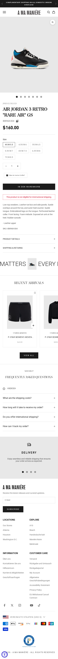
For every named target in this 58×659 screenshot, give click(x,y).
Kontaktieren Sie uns (12, 563)
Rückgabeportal (37, 568)
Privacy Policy (36, 590)
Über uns (7, 559)
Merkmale (34, 544)
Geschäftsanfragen (11, 577)
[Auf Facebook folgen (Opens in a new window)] (4, 605)
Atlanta (6, 530)
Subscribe (13, 509)
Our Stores (7, 525)
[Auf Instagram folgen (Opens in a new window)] (19, 605)
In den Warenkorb (29, 187)
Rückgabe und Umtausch (41, 563)
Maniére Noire (36, 539)
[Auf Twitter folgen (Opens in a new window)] (12, 605)
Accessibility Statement (40, 585)
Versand (33, 559)
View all (29, 355)
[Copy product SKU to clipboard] (17, 121)
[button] (35, 293)
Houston (6, 535)
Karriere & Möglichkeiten (13, 573)
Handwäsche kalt (37, 535)
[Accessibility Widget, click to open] (4, 654)
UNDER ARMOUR (19, 333)
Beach (32, 530)
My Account (35, 573)
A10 (31, 525)
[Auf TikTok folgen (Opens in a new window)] (39, 605)
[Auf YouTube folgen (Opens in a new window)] (31, 605)
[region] (29, 454)
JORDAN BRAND (10, 104)
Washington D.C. (10, 539)
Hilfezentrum (8, 568)
